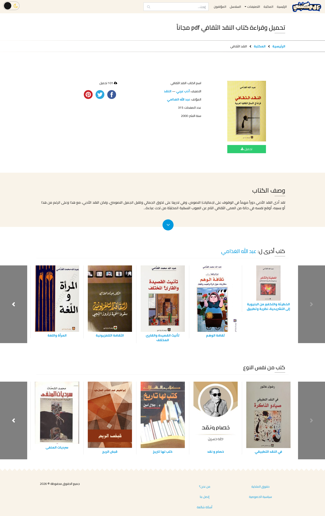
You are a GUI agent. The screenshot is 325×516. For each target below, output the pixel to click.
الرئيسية (278, 46)
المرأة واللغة (57, 335)
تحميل (248, 149)
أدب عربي (183, 91)
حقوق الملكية (260, 486)
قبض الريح (109, 451)
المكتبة (260, 46)
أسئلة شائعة (204, 507)
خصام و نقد (215, 451)
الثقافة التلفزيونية (110, 335)
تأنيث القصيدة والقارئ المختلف (163, 337)
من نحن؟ (204, 486)
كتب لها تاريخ (162, 451)
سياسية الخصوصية (260, 497)
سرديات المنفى (57, 447)
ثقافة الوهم (215, 335)
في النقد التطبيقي (268, 451)
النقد (167, 91)
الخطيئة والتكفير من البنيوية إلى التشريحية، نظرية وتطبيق (268, 306)
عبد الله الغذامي (178, 99)
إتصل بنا (204, 497)
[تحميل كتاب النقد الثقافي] (246, 111)
